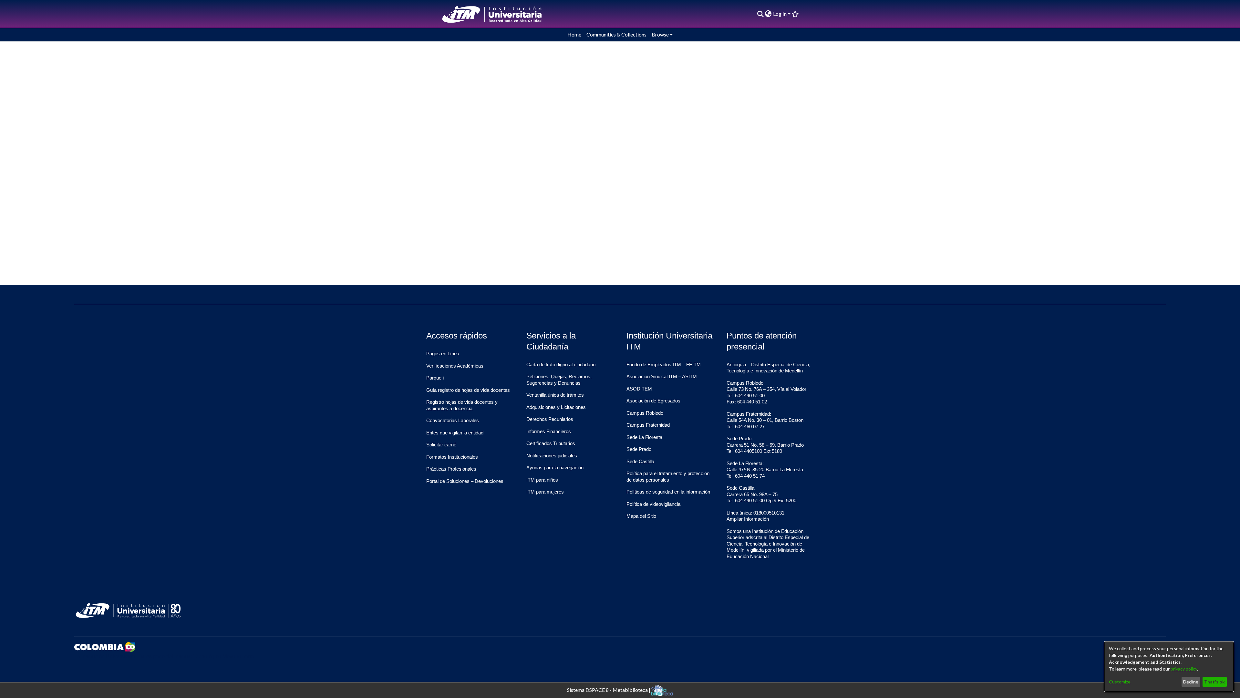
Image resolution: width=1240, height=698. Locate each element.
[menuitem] (768, 14)
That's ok (1214, 681)
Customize (1120, 681)
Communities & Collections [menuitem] (616, 34)
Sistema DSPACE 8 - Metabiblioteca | (609, 689)
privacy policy (1184, 669)
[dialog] (1169, 667)
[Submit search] (760, 14)
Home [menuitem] (574, 34)
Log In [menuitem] (780, 14)
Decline (1190, 681)
